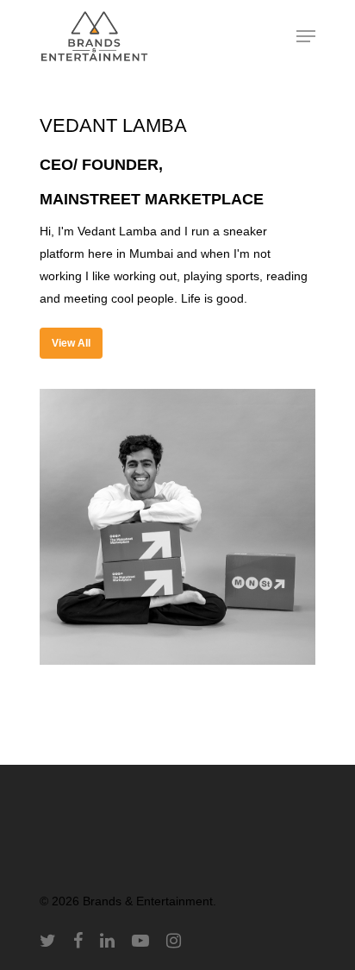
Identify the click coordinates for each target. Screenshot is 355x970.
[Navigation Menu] (305, 36)
